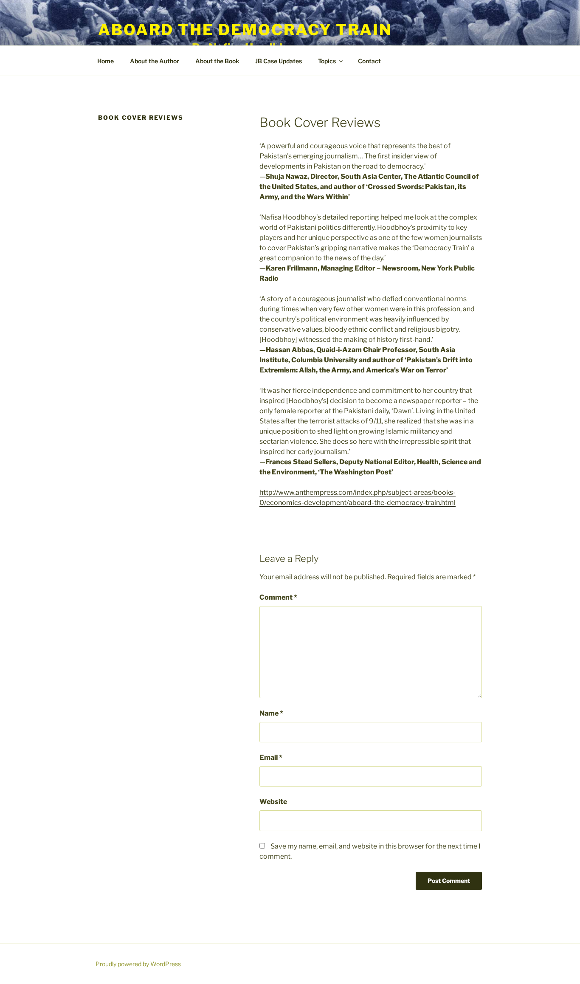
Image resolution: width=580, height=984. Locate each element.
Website (273, 802)
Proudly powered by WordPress (138, 963)
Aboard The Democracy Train (245, 29)
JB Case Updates (278, 61)
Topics (327, 61)
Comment (278, 597)
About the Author (154, 61)
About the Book (217, 61)
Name (271, 713)
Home (105, 61)
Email (270, 757)
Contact (369, 61)
